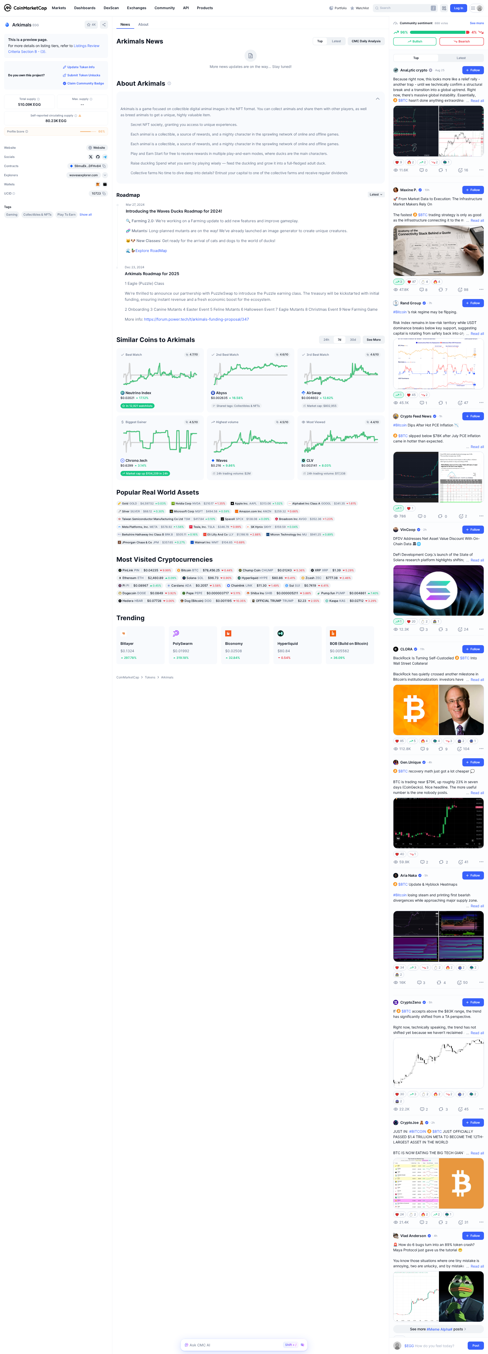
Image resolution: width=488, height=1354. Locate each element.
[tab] (320, 41)
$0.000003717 (213, 593)
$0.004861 (349, 593)
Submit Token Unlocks (83, 75)
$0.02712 (352, 601)
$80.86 (268, 578)
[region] (189, 8)
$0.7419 (309, 585)
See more (477, 23)
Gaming (11, 214)
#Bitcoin (400, 312)
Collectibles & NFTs (37, 214)
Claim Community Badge (85, 83)
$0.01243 (274, 570)
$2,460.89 (149, 578)
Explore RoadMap (151, 250)
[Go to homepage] (25, 8)
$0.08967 (142, 585)
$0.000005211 (281, 593)
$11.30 (255, 585)
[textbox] (435, 1345)
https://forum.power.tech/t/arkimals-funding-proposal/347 (196, 319)
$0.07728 (148, 601)
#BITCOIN (417, 1131)
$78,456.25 (207, 570)
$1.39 (334, 570)
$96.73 (209, 578)
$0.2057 (196, 585)
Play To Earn (66, 214)
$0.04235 (147, 570)
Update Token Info (81, 67)
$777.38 (328, 578)
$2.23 (287, 601)
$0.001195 (215, 601)
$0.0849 (149, 593)
